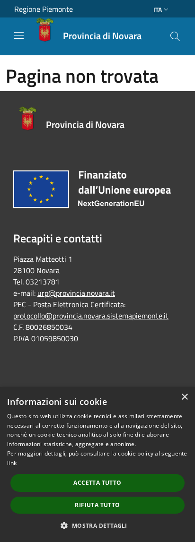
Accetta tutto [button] (97, 483)
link (12, 463)
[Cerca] (175, 36)
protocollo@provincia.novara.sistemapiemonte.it (90, 315)
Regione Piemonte (43, 9)
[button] (97, 525)
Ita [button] (157, 10)
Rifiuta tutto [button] (97, 505)
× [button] (184, 397)
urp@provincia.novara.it (76, 293)
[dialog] (97, 464)
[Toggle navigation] (19, 35)
